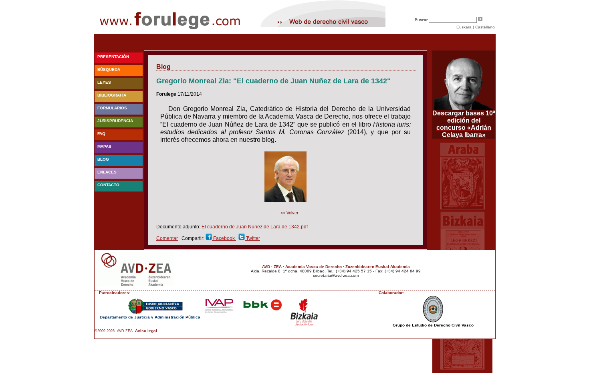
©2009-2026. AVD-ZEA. (114, 331)
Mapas (104, 146)
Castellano (485, 27)
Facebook (224, 238)
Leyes (104, 82)
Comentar (167, 238)
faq (101, 133)
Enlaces (107, 172)
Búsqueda (108, 69)
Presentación (113, 56)
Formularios (112, 108)
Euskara (464, 27)
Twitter (252, 238)
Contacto (108, 185)
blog (103, 159)
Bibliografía (111, 95)
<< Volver (289, 212)
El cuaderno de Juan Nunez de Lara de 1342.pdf (255, 227)
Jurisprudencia (115, 121)
